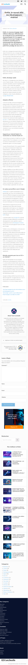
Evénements (5, 584)
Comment (4, 372)
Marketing (5, 593)
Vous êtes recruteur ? (4, 639)
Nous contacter (3, 638)
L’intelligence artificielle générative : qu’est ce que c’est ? (18, 514)
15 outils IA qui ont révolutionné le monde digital (17, 532)
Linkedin (1, 658)
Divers (4, 580)
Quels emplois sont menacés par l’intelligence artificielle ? (17, 478)
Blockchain (5, 571)
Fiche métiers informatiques (6, 636)
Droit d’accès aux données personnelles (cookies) (10, 648)
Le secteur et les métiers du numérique (18, 522)
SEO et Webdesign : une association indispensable (18, 469)
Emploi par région (3, 633)
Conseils (5, 573)
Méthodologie (6, 595)
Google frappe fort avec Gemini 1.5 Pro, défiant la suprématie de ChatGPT (18, 496)
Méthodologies (3, 612)
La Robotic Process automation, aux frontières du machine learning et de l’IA (17, 460)
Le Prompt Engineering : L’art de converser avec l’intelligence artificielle (18, 505)
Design (4, 574)
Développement (6, 576)
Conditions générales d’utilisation (7, 645)
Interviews (5, 589)
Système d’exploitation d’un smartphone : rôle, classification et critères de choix (18, 560)
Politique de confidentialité (5, 646)
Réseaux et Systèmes (7, 596)
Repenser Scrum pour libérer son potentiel (17, 486)
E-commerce (6, 582)
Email (3, 397)
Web (4, 598)
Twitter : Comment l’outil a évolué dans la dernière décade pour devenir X (17, 542)
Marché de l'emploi (7, 591)
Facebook (2, 655)
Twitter (1, 657)
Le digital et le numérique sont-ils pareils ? (16, 550)
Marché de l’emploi (4, 624)
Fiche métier (5, 585)
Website (4, 404)
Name (3, 390)
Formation (5, 587)
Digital (9, 306)
